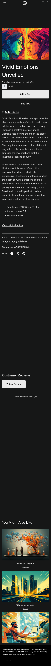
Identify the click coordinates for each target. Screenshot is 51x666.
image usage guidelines (14, 241)
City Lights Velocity (25, 605)
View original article (12, 225)
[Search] (43, 2)
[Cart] (48, 2)
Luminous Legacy (25, 563)
